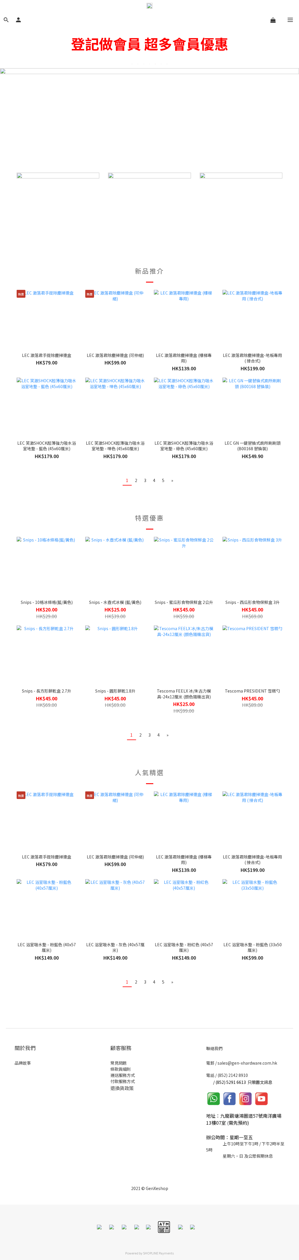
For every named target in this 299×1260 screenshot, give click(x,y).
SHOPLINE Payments (158, 1253)
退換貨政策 (122, 1087)
